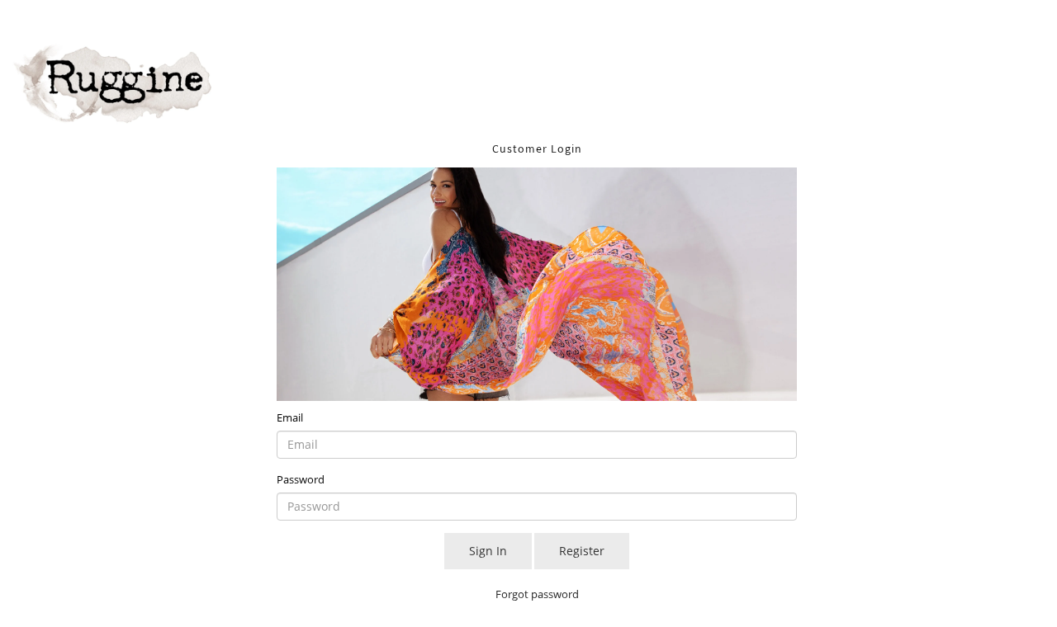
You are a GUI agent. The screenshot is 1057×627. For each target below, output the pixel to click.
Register (581, 551)
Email (290, 417)
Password (301, 479)
